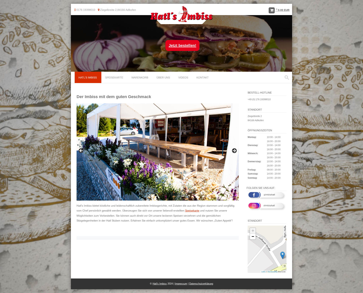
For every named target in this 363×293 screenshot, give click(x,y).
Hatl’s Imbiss (87, 77)
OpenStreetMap (273, 272)
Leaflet (263, 272)
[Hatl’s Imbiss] (181, 21)
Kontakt (202, 77)
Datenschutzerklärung (201, 283)
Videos (183, 77)
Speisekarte (114, 77)
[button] (282, 255)
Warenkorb (139, 77)
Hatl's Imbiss (160, 283)
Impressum (181, 283)
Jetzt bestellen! (182, 45)
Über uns (163, 77)
